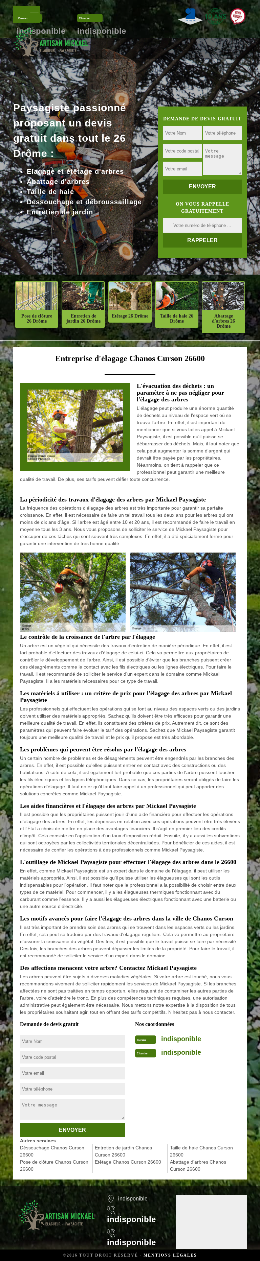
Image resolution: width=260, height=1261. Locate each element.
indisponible (181, 1039)
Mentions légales (170, 1255)
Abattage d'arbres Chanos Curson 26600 (198, 1165)
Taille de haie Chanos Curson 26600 (201, 1151)
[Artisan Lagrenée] (56, 1211)
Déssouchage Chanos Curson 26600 (52, 1151)
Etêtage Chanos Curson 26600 (128, 1162)
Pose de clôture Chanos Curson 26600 (54, 1165)
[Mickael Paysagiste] (50, 41)
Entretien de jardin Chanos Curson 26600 (123, 1151)
